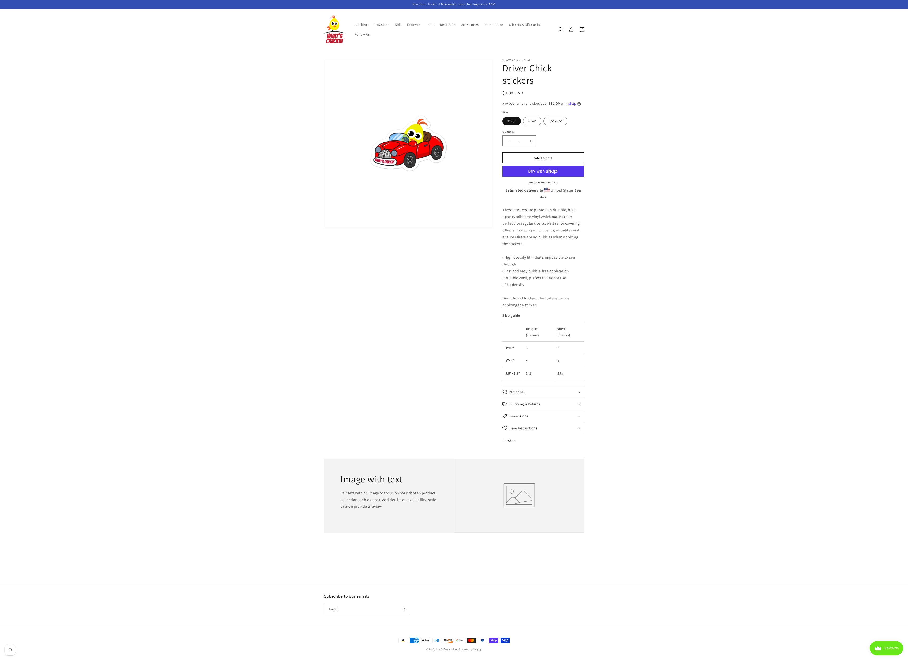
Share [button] (512, 441)
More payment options (543, 182)
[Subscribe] (403, 609)
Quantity (508, 132)
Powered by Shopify (470, 649)
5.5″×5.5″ (555, 121)
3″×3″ (511, 121)
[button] (561, 29)
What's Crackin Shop (447, 649)
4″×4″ (532, 121)
